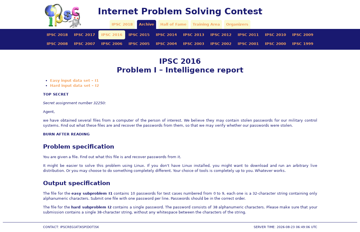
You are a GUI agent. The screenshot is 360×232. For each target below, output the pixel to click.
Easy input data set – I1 (74, 80)
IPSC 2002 (220, 44)
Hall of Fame (173, 24)
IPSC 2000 (275, 44)
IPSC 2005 (139, 44)
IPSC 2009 (302, 35)
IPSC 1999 (302, 44)
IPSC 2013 (193, 35)
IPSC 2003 (193, 44)
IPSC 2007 (84, 44)
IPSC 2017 (84, 35)
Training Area (206, 24)
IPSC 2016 (111, 35)
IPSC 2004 (166, 44)
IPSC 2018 (122, 24)
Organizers (237, 24)
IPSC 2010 (275, 35)
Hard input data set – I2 (74, 85)
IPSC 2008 (57, 44)
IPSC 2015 (139, 35)
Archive (146, 24)
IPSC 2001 (248, 44)
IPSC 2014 (166, 35)
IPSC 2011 (248, 35)
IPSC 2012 (220, 35)
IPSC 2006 (111, 44)
